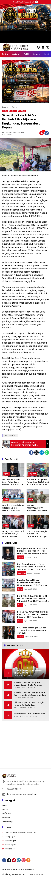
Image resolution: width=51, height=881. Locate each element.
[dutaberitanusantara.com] (15, 47)
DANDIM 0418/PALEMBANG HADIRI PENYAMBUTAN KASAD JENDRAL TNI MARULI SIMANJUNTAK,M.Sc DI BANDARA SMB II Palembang (37, 508)
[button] (38, 47)
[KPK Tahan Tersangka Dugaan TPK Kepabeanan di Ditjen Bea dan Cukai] (38, 522)
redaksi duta (7, 132)
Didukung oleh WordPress (14, 874)
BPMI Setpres (10, 844)
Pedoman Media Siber (23, 869)
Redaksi (6, 869)
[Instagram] (23, 860)
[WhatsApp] (46, 452)
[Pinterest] (14, 860)
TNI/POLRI (21, 111)
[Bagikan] (46, 133)
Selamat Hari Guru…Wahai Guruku (30, 713)
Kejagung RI (10, 836)
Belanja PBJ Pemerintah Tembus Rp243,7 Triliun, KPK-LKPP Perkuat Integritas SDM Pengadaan (13, 534)
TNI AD (5, 809)
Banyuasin (32, 474)
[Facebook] (31, 452)
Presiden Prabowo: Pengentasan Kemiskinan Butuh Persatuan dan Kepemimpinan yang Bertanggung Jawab (30, 693)
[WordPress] (19, 860)
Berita (5, 111)
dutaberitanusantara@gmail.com (22, 794)
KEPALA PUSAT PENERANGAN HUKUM (20, 832)
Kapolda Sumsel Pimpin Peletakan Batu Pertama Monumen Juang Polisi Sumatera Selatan (13, 508)
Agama (7, 474)
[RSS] (28, 860)
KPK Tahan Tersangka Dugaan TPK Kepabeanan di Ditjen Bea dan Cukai (37, 534)
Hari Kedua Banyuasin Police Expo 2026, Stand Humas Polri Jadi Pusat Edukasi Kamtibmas (38, 482)
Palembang (7, 821)
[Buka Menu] (42, 47)
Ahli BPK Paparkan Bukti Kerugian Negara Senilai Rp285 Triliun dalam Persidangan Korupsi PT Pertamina (30, 703)
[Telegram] (41, 452)
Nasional (12, 111)
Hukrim (31, 526)
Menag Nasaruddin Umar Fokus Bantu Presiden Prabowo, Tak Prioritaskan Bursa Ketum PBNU (13, 482)
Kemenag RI (10, 840)
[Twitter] (36, 452)
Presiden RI (10, 848)
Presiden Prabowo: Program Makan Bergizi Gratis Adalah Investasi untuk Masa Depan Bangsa (27, 683)
